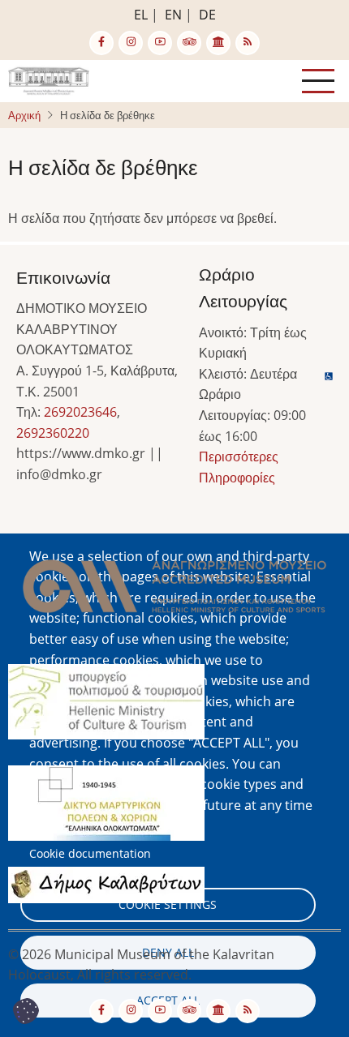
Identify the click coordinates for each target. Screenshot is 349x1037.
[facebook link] (101, 43)
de (207, 15)
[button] (174, 591)
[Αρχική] (48, 79)
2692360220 (52, 433)
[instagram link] (130, 43)
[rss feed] (247, 43)
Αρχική (24, 115)
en (173, 15)
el (141, 15)
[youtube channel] (160, 43)
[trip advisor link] (189, 43)
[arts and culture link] (218, 43)
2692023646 (80, 412)
